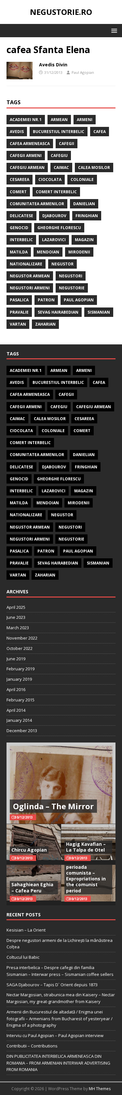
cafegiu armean (27, 167)
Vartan (18, 324)
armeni (84, 119)
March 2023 (18, 628)
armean (59, 119)
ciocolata (49, 179)
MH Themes (100, 1088)
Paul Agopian (83, 72)
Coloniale (82, 179)
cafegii (66, 143)
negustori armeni (30, 288)
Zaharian (45, 324)
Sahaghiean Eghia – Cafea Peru (32, 887)
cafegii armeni (26, 155)
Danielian (84, 204)
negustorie (72, 288)
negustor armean (30, 276)
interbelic (21, 239)
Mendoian (48, 252)
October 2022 (20, 648)
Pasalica (19, 300)
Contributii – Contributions (32, 1046)
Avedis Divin (53, 64)
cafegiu (59, 155)
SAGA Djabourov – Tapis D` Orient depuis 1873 (52, 985)
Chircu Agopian (29, 850)
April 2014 (16, 710)
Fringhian (86, 215)
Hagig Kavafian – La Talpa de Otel (86, 847)
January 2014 (19, 720)
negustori (70, 276)
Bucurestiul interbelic (58, 131)
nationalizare (26, 264)
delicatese (21, 215)
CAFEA (99, 131)
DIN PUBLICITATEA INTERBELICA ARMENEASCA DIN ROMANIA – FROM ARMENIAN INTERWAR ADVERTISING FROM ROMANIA (58, 1063)
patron (46, 300)
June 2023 (16, 617)
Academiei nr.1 (26, 119)
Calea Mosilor (94, 167)
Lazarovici (54, 239)
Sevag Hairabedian (58, 312)
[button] (113, 30)
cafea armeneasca (30, 143)
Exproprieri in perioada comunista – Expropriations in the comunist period (86, 876)
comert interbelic (56, 192)
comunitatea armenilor (37, 204)
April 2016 (16, 689)
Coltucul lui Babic (23, 957)
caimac (61, 167)
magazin (84, 239)
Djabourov (54, 215)
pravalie (19, 312)
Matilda (19, 252)
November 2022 (22, 638)
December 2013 (22, 730)
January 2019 (19, 679)
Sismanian (99, 312)
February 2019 (20, 669)
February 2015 (20, 700)
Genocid (19, 227)
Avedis (17, 131)
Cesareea (19, 179)
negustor (62, 264)
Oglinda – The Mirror (53, 806)
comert (18, 192)
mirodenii (79, 252)
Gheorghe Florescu (59, 227)
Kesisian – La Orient (26, 930)
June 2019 (16, 659)
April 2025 (16, 607)
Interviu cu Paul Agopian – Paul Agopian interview (55, 1035)
